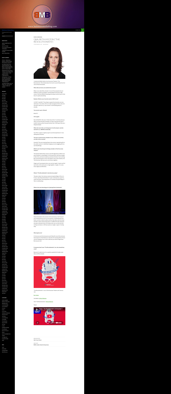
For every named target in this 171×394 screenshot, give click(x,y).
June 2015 (4, 275)
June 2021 (4, 162)
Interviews (39, 37)
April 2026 (4, 100)
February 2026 (4, 101)
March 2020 (4, 183)
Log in (3, 347)
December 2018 (5, 208)
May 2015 (4, 277)
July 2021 (3, 161)
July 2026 (3, 95)
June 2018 (4, 217)
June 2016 (4, 256)
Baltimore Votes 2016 (6, 301)
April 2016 (4, 259)
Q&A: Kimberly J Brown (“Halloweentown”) (6, 74)
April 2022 (4, 150)
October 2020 (4, 174)
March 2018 (4, 222)
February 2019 (4, 204)
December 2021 (5, 153)
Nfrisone (46, 44)
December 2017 (5, 227)
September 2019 (5, 193)
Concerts (3, 308)
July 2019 (3, 196)
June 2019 (4, 198)
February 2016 (4, 262)
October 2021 (4, 156)
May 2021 (4, 164)
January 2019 (4, 206)
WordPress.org (4, 352)
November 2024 (5, 119)
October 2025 (4, 108)
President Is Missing (5, 327)
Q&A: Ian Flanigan (5, 45)
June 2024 (4, 125)
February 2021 (4, 169)
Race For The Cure (5, 330)
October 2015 (4, 269)
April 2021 (4, 166)
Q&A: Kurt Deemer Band (6, 68)
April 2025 (4, 114)
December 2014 (5, 285)
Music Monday (4, 322)
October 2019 (4, 191)
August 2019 (4, 195)
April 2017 (4, 240)
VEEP (3, 340)
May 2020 (4, 180)
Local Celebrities (5, 317)
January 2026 (4, 103)
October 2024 (4, 121)
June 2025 (4, 111)
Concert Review (5, 306)
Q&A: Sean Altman (37, 339)
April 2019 (4, 201)
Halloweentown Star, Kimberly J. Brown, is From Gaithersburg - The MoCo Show (7, 71)
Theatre (3, 335)
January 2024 (4, 132)
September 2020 (5, 175)
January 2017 (4, 245)
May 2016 (4, 257)
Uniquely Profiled (5, 338)
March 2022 (4, 151)
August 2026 (4, 93)
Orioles (3, 325)
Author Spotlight (5, 300)
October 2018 (4, 211)
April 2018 (4, 220)
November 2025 (5, 106)
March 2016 (4, 261)
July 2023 (3, 137)
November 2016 (5, 248)
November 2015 (5, 267)
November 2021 (5, 154)
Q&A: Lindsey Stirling (5, 53)
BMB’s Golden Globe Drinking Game (41, 344)
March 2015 (4, 280)
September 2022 (5, 146)
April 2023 (4, 142)
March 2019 (4, 203)
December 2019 (5, 188)
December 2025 (5, 105)
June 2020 (4, 179)
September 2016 (5, 251)
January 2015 (4, 283)
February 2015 (4, 282)
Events (35, 37)
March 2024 (4, 129)
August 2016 (4, 253)
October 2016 (4, 249)
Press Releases (4, 329)
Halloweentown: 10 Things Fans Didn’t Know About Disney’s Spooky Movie (6, 78)
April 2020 (4, 182)
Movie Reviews (4, 321)
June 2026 (4, 97)
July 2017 (3, 235)
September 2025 (5, 109)
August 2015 (4, 272)
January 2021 (4, 171)
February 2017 (4, 243)
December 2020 (5, 172)
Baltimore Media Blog (8, 30)
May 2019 (4, 199)
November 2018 (5, 209)
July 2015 (3, 273)
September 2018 (5, 212)
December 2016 (5, 246)
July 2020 (3, 177)
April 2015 (4, 278)
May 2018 (4, 219)
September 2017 (5, 232)
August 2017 (4, 233)
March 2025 (4, 116)
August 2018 (4, 214)
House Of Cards (5, 314)
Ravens (3, 332)
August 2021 (4, 159)
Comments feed (4, 350)
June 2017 (4, 236)
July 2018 (3, 216)
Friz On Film (4, 311)
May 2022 (4, 148)
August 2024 (4, 124)
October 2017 (4, 230)
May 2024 (4, 127)
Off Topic (3, 324)
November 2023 (5, 135)
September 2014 (5, 290)
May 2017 (4, 238)
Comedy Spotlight (5, 304)
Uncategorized (4, 337)
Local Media (4, 319)
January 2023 (4, 145)
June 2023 (4, 138)
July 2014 (3, 293)
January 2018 (4, 225)
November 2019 (5, 190)
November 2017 (5, 228)
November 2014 (5, 286)
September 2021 (5, 158)
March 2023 (4, 143)
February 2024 (4, 130)
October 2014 (4, 288)
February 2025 (4, 117)
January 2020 (4, 187)
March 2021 (4, 167)
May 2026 (4, 98)
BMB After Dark (5, 303)
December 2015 (5, 265)
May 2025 (4, 113)
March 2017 (4, 241)
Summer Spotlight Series (6, 333)
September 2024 (5, 122)
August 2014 (4, 291)
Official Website (42, 298)
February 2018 (4, 224)
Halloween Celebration (6, 312)
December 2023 (5, 134)
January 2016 (4, 264)
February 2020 (4, 185)
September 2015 (5, 270)
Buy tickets (36, 295)
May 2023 (4, 140)
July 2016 (3, 254)
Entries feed (4, 348)
